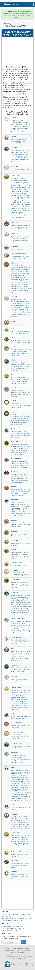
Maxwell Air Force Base (18, 132)
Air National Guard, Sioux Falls (20, 746)
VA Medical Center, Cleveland (20, 655)
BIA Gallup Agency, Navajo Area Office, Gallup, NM (20, 151)
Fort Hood (14, 781)
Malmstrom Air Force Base (19, 534)
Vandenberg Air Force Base (19, 214)
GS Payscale (24, 83)
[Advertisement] (17, 52)
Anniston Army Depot (17, 120)
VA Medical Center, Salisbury (21, 630)
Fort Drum (24, 603)
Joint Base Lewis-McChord (21, 836)
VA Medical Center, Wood (18, 865)
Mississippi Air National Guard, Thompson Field (20, 505)
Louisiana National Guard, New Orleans (19, 416)
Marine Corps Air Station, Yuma (20, 160)
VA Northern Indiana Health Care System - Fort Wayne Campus (21, 364)
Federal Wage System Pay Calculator (12, 928)
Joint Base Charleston (17, 735)
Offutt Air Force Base (17, 543)
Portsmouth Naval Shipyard (19, 432)
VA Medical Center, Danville (19, 352)
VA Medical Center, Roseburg (19, 682)
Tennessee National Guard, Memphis (20, 760)
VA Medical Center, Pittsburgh (19, 698)
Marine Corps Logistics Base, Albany (20, 304)
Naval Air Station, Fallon (19, 555)
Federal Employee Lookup (9, 930)
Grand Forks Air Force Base (19, 641)
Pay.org (12, 4)
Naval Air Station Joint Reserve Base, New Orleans (20, 422)
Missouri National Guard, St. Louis (20, 524)
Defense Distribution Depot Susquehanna (19, 708)
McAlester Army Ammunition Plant (21, 669)
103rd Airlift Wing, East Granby (20, 236)
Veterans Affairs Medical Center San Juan (20, 717)
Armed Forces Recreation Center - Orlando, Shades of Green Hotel (21, 290)
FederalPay (7, 23)
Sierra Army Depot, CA (19, 553)
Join (23, 942)
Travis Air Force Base (17, 216)
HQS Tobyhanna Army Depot (20, 700)
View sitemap (21, 952)
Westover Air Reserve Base (19, 461)
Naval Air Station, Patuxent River (20, 447)
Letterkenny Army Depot (18, 446)
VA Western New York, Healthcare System (20, 596)
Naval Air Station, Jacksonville (21, 267)
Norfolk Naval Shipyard (18, 817)
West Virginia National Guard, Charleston (20, 855)
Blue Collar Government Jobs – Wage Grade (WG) (16, 918)
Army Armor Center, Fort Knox (20, 406)
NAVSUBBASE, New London (19, 238)
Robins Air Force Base (23, 315)
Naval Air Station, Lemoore (19, 178)
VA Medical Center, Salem (20, 820)
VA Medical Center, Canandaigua (20, 603)
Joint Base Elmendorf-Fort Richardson (19, 142)
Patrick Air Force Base (17, 266)
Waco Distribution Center (18, 791)
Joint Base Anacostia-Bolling (20, 257)
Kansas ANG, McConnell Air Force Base (19, 391)
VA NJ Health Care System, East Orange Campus (19, 601)
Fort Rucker (26, 124)
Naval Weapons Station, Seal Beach (20, 202)
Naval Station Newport (20, 726)
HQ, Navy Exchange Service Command (20, 825)
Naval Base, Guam (16, 324)
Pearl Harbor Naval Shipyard (19, 333)
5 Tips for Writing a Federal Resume (12, 920)
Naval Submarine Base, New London (19, 241)
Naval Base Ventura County (19, 217)
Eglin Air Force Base (20, 285)
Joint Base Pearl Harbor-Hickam (20, 331)
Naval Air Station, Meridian (20, 514)
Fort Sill (27, 670)
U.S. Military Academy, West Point (20, 611)
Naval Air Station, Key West (19, 286)
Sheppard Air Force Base (22, 800)
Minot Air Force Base (17, 640)
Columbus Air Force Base (18, 510)
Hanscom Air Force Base (18, 463)
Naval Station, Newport (18, 726)
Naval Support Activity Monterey (19, 200)
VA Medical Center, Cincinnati (20, 653)
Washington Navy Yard (18, 257)
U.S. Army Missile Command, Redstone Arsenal (19, 127)
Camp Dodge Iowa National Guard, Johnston (19, 382)
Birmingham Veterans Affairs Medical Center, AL (19, 123)
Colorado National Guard (18, 225)
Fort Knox (23, 404)
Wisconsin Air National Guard (20, 863)
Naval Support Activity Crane (19, 363)
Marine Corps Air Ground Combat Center (20, 207)
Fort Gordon (22, 299)
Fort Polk (13, 415)
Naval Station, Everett (19, 838)
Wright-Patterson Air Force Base (20, 651)
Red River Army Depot (21, 779)
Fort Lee (18, 822)
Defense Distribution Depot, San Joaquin (20, 211)
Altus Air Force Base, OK (22, 783)
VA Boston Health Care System (19, 464)
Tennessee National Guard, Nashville (19, 762)
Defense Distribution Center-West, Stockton (19, 194)
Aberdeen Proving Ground (19, 445)
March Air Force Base (24, 186)
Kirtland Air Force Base (18, 584)
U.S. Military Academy (17, 599)
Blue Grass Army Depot (20, 405)
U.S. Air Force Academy (20, 226)
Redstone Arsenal (24, 130)
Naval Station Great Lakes (19, 350)
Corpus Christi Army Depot (20, 771)
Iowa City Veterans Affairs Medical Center (18, 378)
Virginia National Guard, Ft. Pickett (20, 818)
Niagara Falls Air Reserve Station (19, 609)
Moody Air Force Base (17, 301)
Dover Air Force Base (17, 249)
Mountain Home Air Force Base (20, 342)
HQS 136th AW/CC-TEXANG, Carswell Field (20, 773)
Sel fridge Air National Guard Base (19, 481)
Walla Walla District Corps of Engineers (19, 844)
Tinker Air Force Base (17, 668)
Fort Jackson (18, 739)
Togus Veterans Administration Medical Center (20, 434)
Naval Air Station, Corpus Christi (20, 792)
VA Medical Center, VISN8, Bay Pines (20, 272)
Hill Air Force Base (16, 808)
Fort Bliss (13, 776)
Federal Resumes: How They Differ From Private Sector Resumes (16, 915)
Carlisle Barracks (21, 705)
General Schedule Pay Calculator (11, 926)
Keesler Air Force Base (18, 502)
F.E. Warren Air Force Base (19, 877)
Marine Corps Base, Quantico (20, 828)
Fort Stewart (14, 299)
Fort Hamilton (18, 608)
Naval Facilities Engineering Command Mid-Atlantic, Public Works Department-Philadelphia (19, 695)
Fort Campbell (15, 404)
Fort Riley (13, 391)
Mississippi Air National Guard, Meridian (20, 507)
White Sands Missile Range (19, 582)
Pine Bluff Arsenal (16, 169)
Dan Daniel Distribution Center (19, 823)
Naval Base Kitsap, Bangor (19, 835)
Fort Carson (22, 229)
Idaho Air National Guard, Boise (20, 340)
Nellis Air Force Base (17, 552)
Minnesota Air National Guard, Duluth (20, 492)
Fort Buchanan (15, 716)
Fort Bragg (17, 623)
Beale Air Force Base (22, 182)
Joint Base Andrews (22, 452)
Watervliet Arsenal (16, 595)
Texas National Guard (17, 770)
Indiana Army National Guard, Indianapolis (20, 369)
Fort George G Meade (17, 454)
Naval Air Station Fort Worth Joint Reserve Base (21, 794)
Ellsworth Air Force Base (18, 748)
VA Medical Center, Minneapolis (19, 494)
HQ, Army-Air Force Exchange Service (19, 788)
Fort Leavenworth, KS (17, 523)
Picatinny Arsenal (23, 575)
